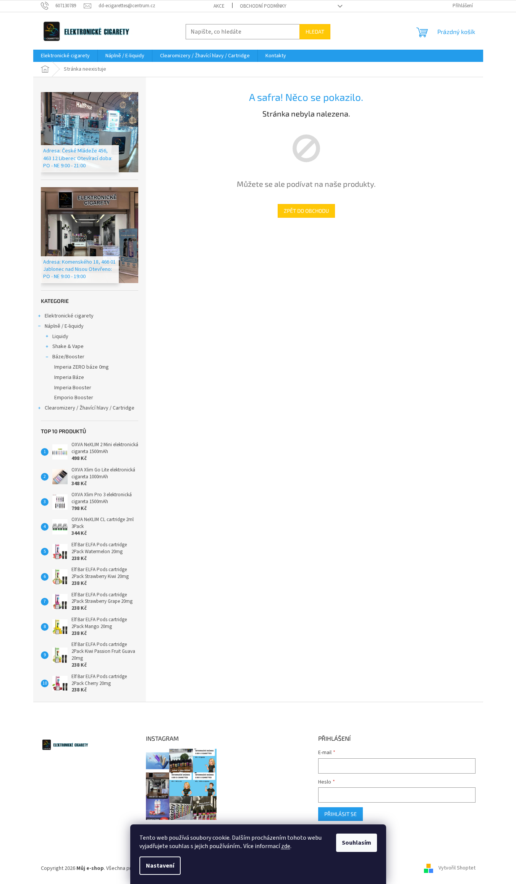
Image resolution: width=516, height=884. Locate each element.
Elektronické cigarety (69, 316)
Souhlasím (356, 843)
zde (285, 846)
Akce (219, 6)
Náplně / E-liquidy (64, 326)
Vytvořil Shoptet (457, 868)
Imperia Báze (69, 377)
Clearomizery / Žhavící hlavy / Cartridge (89, 408)
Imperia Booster (72, 388)
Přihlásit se (340, 814)
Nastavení (160, 865)
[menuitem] (65, 56)
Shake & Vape (68, 346)
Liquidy (60, 336)
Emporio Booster (73, 398)
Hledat (315, 31)
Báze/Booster (68, 357)
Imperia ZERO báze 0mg (81, 367)
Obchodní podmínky (263, 6)
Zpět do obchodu (306, 210)
